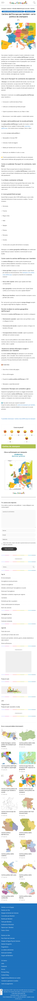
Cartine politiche (30, 11)
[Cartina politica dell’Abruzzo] (9, 825)
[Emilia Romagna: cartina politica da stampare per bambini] (9, 735)
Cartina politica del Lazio (8, 875)
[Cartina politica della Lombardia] (9, 888)
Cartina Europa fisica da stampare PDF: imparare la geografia (27, 767)
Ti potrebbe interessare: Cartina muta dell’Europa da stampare (18, 418)
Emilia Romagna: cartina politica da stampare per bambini (8, 744)
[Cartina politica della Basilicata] (27, 825)
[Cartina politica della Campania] (27, 846)
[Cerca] (34, 2)
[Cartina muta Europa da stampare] (9, 804)
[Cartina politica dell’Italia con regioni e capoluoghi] (9, 758)
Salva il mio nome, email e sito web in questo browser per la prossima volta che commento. (19, 543)
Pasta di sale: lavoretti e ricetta (10, 707)
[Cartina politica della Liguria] (27, 867)
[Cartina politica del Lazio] (9, 867)
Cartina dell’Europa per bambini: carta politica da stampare (26, 790)
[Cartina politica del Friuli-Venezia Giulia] (27, 804)
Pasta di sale (5, 679)
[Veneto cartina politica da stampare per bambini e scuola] (9, 781)
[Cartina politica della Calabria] (9, 846)
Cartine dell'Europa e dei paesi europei (13, 11)
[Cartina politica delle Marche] (27, 888)
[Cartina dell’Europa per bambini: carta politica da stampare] (27, 781)
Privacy (1, 993)
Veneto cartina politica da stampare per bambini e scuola (9, 790)
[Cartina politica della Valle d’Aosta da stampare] (27, 735)
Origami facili (5, 704)
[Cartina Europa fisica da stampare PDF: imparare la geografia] (27, 758)
